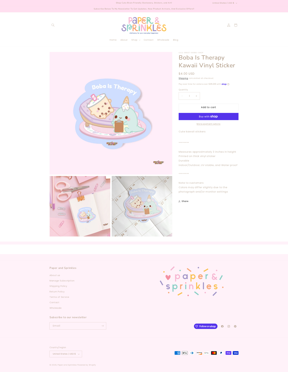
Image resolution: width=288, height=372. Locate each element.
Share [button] (185, 201)
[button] (53, 25)
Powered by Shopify (86, 365)
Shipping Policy (58, 286)
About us (55, 275)
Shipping (183, 78)
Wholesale (56, 307)
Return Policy (57, 291)
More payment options (208, 124)
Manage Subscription (62, 280)
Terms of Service (59, 297)
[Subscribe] (102, 326)
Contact (54, 302)
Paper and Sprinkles (67, 365)
